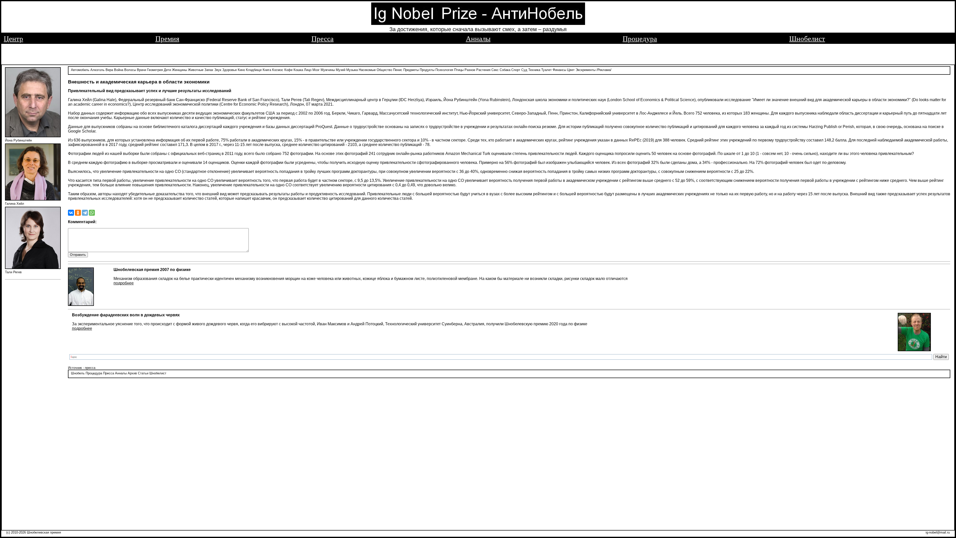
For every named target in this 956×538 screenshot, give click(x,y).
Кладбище (254, 70)
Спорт (515, 70)
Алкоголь (97, 70)
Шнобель (78, 373)
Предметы (411, 70)
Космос (277, 70)
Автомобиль (80, 70)
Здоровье (229, 70)
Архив (132, 373)
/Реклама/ (604, 70)
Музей (340, 70)
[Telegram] (85, 213)
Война (118, 70)
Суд (524, 70)
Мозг (316, 70)
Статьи (143, 373)
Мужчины (328, 70)
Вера (109, 70)
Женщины (179, 70)
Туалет (546, 70)
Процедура (640, 39)
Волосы (130, 70)
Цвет (571, 70)
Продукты (427, 70)
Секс (495, 70)
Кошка (298, 70)
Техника (534, 70)
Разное (470, 70)
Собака (505, 70)
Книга (267, 70)
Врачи (141, 70)
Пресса (322, 39)
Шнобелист (807, 39)
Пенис (397, 70)
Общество (384, 70)
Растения (483, 70)
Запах (208, 70)
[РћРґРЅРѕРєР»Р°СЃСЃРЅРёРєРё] (78, 213)
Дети (167, 70)
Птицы (459, 70)
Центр (13, 39)
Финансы (559, 70)
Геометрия (155, 70)
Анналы (478, 39)
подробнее (124, 283)
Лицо (307, 70)
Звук (217, 70)
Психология (444, 70)
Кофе (288, 70)
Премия (167, 39)
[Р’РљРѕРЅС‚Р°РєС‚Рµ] (71, 213)
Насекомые (367, 70)
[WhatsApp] (92, 213)
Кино (241, 70)
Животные (195, 70)
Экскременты (586, 70)
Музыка (352, 70)
